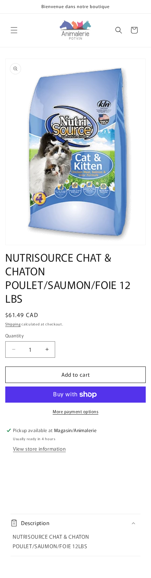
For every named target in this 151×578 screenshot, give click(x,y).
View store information (39, 448)
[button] (14, 30)
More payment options (75, 411)
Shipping (13, 324)
